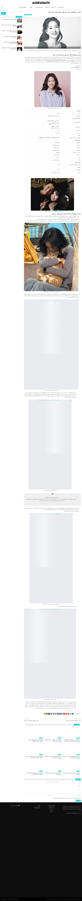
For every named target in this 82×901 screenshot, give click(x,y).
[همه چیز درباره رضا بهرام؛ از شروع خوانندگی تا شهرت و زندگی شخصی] (52, 732)
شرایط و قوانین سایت (51, 805)
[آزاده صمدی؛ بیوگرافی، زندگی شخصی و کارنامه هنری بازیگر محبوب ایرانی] (71, 749)
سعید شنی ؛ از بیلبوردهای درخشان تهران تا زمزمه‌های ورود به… (9, 31)
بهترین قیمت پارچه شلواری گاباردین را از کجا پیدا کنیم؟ (8, 25)
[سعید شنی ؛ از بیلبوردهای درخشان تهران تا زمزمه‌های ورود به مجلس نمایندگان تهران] (71, 732)
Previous (24, 32)
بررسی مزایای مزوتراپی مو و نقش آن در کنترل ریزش (9, 37)
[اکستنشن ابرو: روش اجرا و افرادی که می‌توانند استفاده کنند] (19, 43)
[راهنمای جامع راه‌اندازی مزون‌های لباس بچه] (19, 21)
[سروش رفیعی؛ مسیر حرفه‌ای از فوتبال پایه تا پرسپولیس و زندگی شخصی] (34, 765)
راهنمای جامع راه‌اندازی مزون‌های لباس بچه (9, 19)
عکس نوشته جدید (39, 7)
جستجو (21, 11)
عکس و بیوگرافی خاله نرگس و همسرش (73, 720)
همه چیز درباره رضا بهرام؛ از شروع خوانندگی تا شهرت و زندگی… (8, 48)
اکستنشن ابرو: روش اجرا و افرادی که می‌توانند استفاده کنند (10, 42)
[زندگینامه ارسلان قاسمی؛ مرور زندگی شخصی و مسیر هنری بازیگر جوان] (52, 749)
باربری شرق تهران (37, 807)
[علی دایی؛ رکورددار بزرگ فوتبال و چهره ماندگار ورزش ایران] (71, 765)
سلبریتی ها (47, 7)
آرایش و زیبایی (61, 7)
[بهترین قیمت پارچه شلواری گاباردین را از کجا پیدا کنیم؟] (19, 26)
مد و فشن (54, 7)
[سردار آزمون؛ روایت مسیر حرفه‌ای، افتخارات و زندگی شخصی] (52, 765)
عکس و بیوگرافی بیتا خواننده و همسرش (31, 720)
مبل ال (39, 805)
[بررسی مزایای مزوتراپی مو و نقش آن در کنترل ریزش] (19, 38)
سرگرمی (31, 7)
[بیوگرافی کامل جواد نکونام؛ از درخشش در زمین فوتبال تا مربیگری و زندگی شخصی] (34, 749)
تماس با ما (51, 809)
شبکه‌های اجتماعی (23, 7)
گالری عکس (29, 14)
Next (80, 32)
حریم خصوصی (51, 807)
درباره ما (51, 811)
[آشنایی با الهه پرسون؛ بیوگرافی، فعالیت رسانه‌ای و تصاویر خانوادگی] (34, 732)
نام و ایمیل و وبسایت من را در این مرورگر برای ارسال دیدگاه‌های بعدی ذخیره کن (66, 798)
